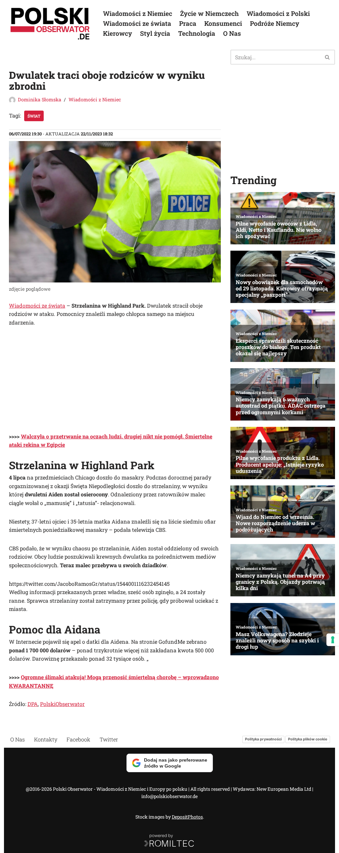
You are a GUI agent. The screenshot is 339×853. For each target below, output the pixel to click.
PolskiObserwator (62, 703)
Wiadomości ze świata (137, 23)
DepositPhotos (187, 817)
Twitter (109, 739)
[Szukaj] (327, 57)
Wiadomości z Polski (278, 13)
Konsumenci (223, 23)
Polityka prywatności (263, 739)
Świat (33, 116)
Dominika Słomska (39, 99)
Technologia (196, 33)
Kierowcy (117, 33)
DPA (32, 703)
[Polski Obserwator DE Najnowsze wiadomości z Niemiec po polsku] (50, 23)
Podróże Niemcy (274, 23)
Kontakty (45, 739)
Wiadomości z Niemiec (137, 13)
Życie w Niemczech (209, 13)
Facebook (78, 739)
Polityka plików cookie (307, 739)
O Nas (232, 33)
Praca (187, 23)
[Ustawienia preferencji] (332, 639)
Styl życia (155, 33)
